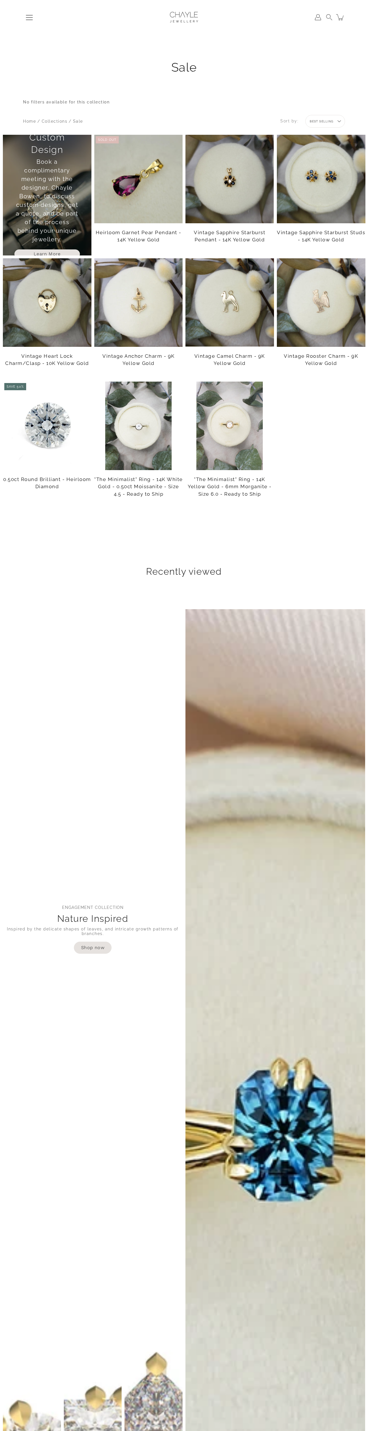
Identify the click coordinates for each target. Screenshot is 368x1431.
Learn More (47, 254)
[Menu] (29, 17)
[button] (329, 17)
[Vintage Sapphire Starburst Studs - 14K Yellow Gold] (321, 179)
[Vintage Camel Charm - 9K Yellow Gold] (229, 302)
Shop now (92, 947)
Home (29, 121)
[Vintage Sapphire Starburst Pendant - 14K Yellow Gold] (229, 179)
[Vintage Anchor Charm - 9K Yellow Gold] (138, 302)
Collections (55, 121)
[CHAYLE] (184, 17)
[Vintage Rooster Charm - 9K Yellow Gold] (321, 302)
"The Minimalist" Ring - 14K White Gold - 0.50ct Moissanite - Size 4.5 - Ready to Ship (138, 486)
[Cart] (340, 17)
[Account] (318, 17)
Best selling (321, 121)
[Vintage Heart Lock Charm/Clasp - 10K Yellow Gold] (47, 302)
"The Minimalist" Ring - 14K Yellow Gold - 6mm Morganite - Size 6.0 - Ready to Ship (230, 486)
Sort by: (289, 121)
